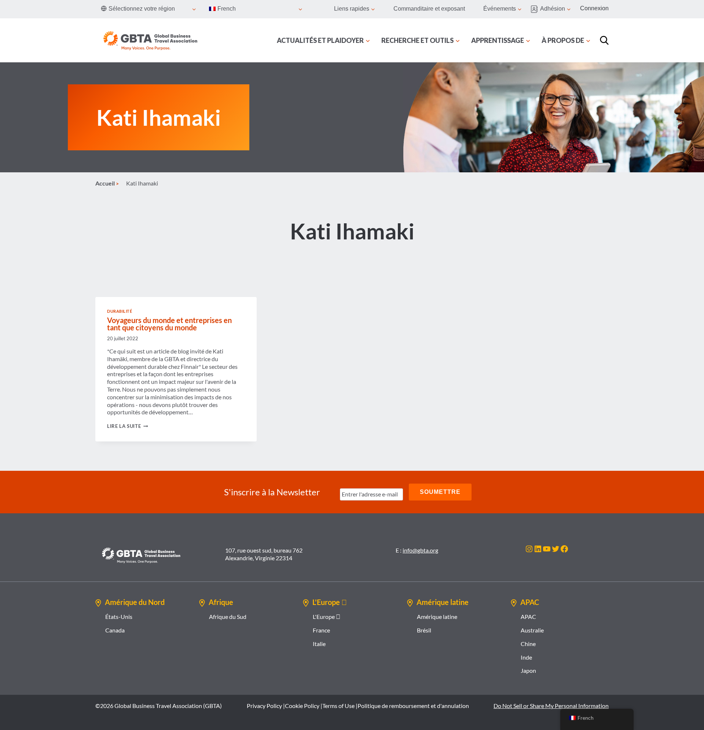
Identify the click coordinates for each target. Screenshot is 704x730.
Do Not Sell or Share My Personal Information (551, 705)
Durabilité (119, 311)
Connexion (594, 8)
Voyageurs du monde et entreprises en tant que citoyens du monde (169, 324)
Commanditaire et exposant (429, 8)
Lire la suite (127, 426)
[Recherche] (604, 40)
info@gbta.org (420, 550)
